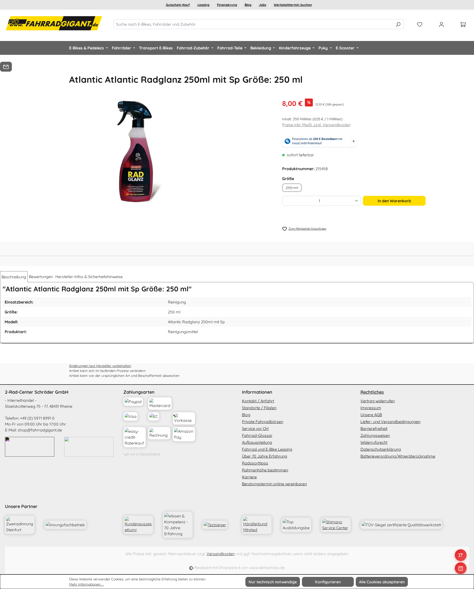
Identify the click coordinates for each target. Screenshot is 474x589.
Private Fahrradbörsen (262, 421)
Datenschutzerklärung (380, 449)
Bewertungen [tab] (41, 276)
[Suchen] (398, 24)
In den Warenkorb (394, 200)
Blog (248, 5)
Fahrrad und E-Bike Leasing (267, 449)
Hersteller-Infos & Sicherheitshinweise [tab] (89, 276)
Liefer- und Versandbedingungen (390, 421)
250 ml (294, 188)
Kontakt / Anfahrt (258, 400)
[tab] (13, 277)
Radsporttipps (255, 463)
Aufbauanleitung (257, 442)
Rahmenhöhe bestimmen (265, 469)
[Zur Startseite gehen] (54, 23)
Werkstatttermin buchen (293, 5)
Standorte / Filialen (259, 407)
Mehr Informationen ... (86, 584)
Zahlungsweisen (375, 435)
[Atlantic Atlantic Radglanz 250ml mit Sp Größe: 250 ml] (136, 151)
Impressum (370, 407)
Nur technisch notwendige (273, 581)
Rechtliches (372, 392)
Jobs (262, 5)
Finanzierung (227, 5)
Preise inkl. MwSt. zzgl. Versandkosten (316, 124)
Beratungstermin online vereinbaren (274, 483)
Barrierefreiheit (373, 428)
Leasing (203, 5)
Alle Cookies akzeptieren (382, 581)
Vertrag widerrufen (377, 400)
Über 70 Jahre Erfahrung (264, 456)
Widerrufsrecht (373, 442)
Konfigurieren (328, 581)
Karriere (249, 476)
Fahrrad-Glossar (257, 435)
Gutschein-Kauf (178, 5)
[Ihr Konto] (441, 24)
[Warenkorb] (463, 24)
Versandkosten (221, 553)
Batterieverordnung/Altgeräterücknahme (397, 456)
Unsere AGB (371, 414)
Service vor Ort (255, 428)
